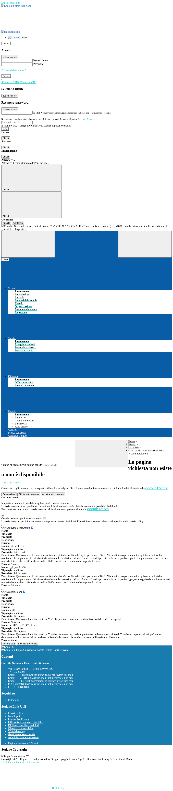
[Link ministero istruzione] (16, 5)
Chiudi (6, 138)
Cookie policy (15, 713)
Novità (131, 444)
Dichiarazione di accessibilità (23, 725)
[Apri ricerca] (145, 244)
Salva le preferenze (27, 643)
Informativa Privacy (18, 719)
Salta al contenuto (10, 2)
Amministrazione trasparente (23, 737)
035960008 (19, 671)
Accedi (6, 43)
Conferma (18, 223)
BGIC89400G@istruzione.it (44, 674)
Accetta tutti (53, 494)
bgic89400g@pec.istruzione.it (44, 684)
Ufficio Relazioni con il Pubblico (25, 722)
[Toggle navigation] (28, 244)
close (5, 259)
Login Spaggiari (88, 119)
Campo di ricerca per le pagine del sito (21, 464)
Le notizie (133, 447)
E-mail (36, 112)
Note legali (14, 716)
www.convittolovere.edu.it (15, 527)
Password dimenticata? (13, 70)
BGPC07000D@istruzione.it (44, 680)
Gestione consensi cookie (21, 734)
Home (131, 441)
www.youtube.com (11, 591)
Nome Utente (40, 60)
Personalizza (9, 494)
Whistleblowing (16, 731)
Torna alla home (10, 482)
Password (38, 63)
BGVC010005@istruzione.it (44, 677)
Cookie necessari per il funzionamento (22, 518)
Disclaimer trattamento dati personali (20, 762)
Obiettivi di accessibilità (20, 728)
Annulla (6, 223)
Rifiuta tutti (29, 494)
